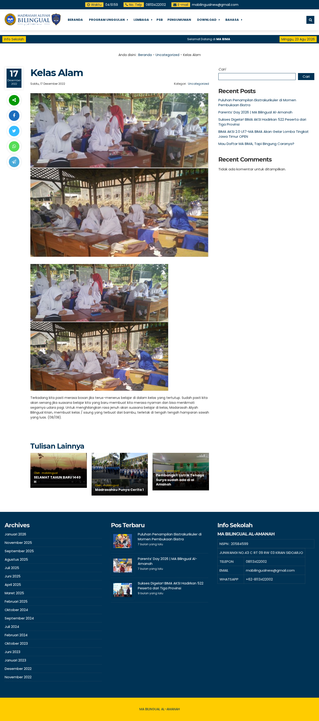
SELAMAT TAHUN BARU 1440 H (57, 479)
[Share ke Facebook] (14, 116)
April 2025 (13, 584)
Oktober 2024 (16, 609)
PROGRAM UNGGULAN (107, 20)
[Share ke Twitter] (14, 131)
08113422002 (156, 4)
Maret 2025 (14, 593)
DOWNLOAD (206, 20)
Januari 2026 (15, 534)
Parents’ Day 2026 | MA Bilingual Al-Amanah (255, 112)
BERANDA (75, 20)
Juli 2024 (12, 626)
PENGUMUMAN (179, 20)
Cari (222, 69)
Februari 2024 (16, 635)
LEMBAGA (141, 20)
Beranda (145, 55)
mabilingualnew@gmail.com (215, 4)
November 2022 (18, 677)
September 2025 (19, 551)
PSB (159, 20)
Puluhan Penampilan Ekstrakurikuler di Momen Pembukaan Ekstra (170, 537)
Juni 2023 (12, 651)
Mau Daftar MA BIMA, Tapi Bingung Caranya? (256, 143)
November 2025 (18, 542)
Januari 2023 (15, 660)
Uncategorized (167, 55)
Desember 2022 (18, 668)
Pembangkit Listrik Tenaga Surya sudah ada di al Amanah (180, 480)
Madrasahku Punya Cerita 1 (119, 489)
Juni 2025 (13, 576)
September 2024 (19, 618)
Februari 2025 (16, 601)
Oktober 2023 (16, 643)
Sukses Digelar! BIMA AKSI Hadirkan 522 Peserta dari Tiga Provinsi (170, 586)
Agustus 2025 (16, 559)
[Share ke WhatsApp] (14, 146)
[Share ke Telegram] (14, 162)
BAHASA (232, 20)
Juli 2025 (12, 567)
